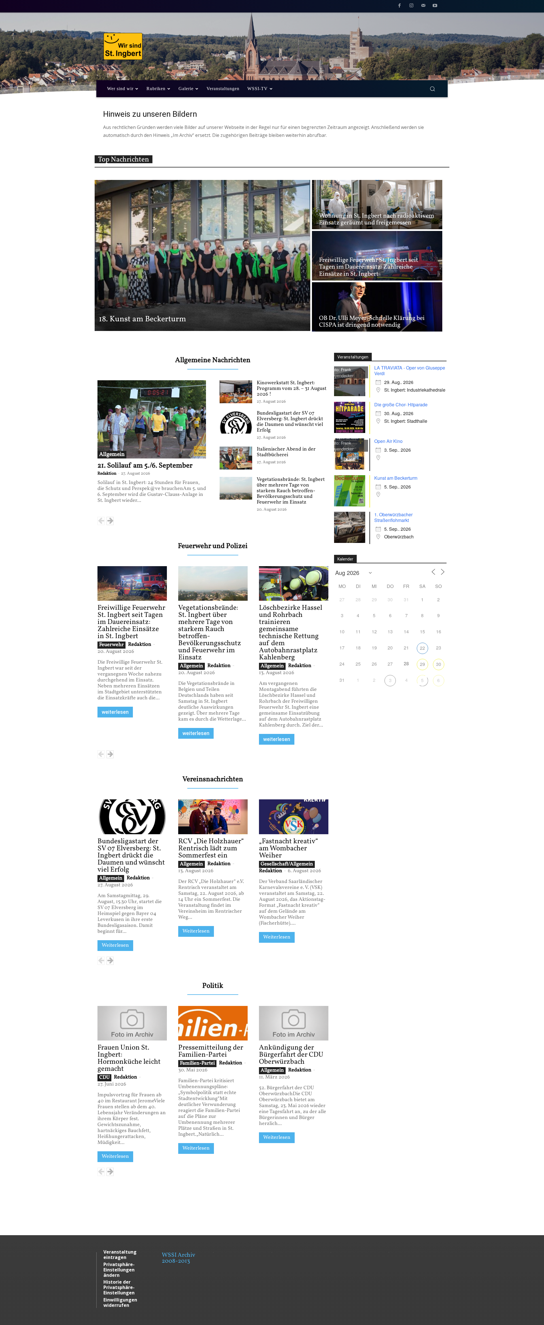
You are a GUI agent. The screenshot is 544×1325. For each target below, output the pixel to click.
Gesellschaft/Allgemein (287, 864)
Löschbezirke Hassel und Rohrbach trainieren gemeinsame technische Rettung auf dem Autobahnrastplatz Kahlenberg (290, 633)
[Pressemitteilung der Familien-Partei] (213, 1023)
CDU (104, 1077)
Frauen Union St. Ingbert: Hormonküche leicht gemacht (129, 1058)
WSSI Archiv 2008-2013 (178, 1258)
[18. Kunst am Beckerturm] (202, 255)
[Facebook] (400, 6)
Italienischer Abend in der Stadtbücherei (286, 452)
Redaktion (106, 474)
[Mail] (423, 6)
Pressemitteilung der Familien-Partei (210, 1051)
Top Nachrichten (123, 159)
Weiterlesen (115, 945)
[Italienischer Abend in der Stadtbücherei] (236, 458)
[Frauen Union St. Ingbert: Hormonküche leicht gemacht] (132, 1023)
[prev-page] (101, 521)
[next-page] (110, 521)
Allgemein (112, 454)
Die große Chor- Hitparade (401, 404)
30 (438, 664)
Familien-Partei (197, 1063)
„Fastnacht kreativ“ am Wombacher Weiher (288, 848)
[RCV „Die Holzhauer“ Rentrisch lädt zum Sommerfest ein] (213, 816)
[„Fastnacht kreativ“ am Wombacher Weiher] (293, 816)
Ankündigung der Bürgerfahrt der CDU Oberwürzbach (291, 1055)
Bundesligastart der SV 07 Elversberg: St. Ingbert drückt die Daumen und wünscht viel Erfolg (290, 422)
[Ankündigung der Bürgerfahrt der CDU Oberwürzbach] (293, 1023)
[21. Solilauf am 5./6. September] (151, 419)
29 (422, 664)
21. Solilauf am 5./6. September (144, 466)
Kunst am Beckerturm (395, 478)
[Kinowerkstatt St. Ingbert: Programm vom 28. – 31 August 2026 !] (236, 391)
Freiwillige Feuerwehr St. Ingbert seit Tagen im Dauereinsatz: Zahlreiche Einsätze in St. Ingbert (131, 622)
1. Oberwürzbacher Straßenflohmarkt (393, 517)
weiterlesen (115, 712)
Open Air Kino (388, 441)
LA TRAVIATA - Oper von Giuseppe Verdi (409, 370)
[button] (432, 88)
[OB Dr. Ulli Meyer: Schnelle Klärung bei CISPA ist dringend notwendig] (377, 307)
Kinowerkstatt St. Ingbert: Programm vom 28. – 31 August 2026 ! (291, 388)
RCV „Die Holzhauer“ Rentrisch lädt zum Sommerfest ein (211, 848)
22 (422, 648)
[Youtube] (435, 6)
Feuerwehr (111, 645)
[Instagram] (411, 6)
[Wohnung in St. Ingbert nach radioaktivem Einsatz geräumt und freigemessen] (377, 205)
